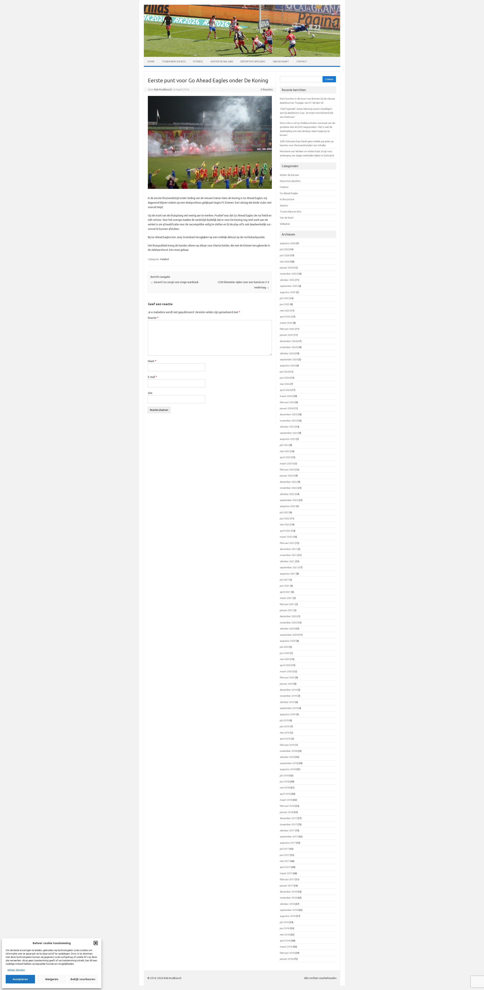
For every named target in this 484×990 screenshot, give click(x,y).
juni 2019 (284, 726)
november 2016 (288, 897)
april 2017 (285, 867)
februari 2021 (287, 604)
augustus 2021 (288, 573)
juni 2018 (284, 781)
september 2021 (289, 567)
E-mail (152, 376)
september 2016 (289, 910)
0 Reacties (267, 89)
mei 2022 (285, 524)
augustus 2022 (288, 506)
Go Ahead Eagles (289, 193)
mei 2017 (285, 861)
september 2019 (289, 708)
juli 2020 (284, 647)
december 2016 (288, 891)
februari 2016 (287, 952)
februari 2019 (287, 745)
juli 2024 (284, 371)
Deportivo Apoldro (252, 61)
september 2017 (289, 836)
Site (150, 393)
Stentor (284, 205)
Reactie (153, 317)
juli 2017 (284, 848)
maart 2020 (286, 671)
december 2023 (288, 414)
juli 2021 (284, 579)
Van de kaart (281, 61)
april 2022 (285, 530)
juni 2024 (284, 377)
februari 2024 (287, 402)
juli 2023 (284, 445)
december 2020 (288, 616)
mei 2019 (285, 732)
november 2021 (288, 555)
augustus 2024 (288, 365)
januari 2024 (286, 408)
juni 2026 (284, 255)
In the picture (287, 199)
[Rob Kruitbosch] (242, 55)
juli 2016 (284, 922)
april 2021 (285, 592)
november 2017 (288, 824)
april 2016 (285, 940)
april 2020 (285, 665)
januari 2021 (286, 610)
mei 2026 (285, 261)
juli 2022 (284, 512)
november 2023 (288, 420)
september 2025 (289, 286)
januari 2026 (286, 267)
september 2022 (289, 500)
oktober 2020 (287, 628)
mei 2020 (285, 659)
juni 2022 (284, 518)
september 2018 (289, 763)
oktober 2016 (287, 904)
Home (151, 61)
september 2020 (289, 634)
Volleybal (285, 223)
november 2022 (288, 488)
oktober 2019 (287, 702)
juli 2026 (284, 249)
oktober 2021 (287, 561)
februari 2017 (287, 879)
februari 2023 (287, 469)
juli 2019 (284, 720)
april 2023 (285, 457)
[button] (96, 943)
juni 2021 (284, 585)
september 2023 (289, 433)
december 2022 (288, 481)
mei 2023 (285, 451)
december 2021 (288, 549)
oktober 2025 (287, 280)
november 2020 (288, 622)
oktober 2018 (287, 757)
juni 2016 (284, 928)
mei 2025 (285, 310)
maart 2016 (286, 946)
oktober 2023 (287, 426)
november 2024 (288, 347)
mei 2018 (285, 787)
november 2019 (288, 695)
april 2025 (285, 316)
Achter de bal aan (222, 61)
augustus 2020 (288, 640)
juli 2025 (284, 298)
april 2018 (285, 793)
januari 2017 (286, 885)
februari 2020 (287, 677)
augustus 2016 (288, 916)
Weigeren (51, 979)
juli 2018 (284, 775)
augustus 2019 (288, 714)
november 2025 (288, 273)
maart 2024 (286, 396)
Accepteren (20, 979)
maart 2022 (286, 536)
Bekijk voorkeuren (83, 979)
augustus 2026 (288, 243)
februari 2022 (287, 543)
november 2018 (288, 751)
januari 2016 (286, 959)
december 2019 (288, 689)
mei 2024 (285, 384)
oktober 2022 (287, 494)
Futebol (198, 61)
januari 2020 (286, 683)
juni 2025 (284, 304)
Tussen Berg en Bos (173, 61)
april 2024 (285, 390)
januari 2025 (286, 335)
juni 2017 (284, 855)
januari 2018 (286, 812)
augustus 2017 (288, 842)
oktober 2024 (287, 353)
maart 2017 (286, 873)
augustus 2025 (288, 292)
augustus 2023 (288, 439)
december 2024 (288, 341)
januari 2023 (286, 475)
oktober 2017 (287, 830)
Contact (301, 61)
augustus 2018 (288, 769)
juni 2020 (284, 653)
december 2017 (288, 818)
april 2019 (285, 738)
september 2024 (289, 359)
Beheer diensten (16, 970)
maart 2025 (286, 322)
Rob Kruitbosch (163, 89)
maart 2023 (286, 463)
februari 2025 (287, 328)
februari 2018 (287, 806)
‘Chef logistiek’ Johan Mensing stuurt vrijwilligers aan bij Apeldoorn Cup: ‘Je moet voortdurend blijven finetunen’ (307, 112)
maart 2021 (286, 598)
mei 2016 (285, 934)
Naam (152, 361)
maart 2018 (286, 799)
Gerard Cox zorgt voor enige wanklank (174, 282)
